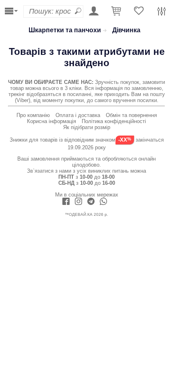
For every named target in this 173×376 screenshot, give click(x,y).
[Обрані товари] (139, 11)
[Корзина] (116, 11)
